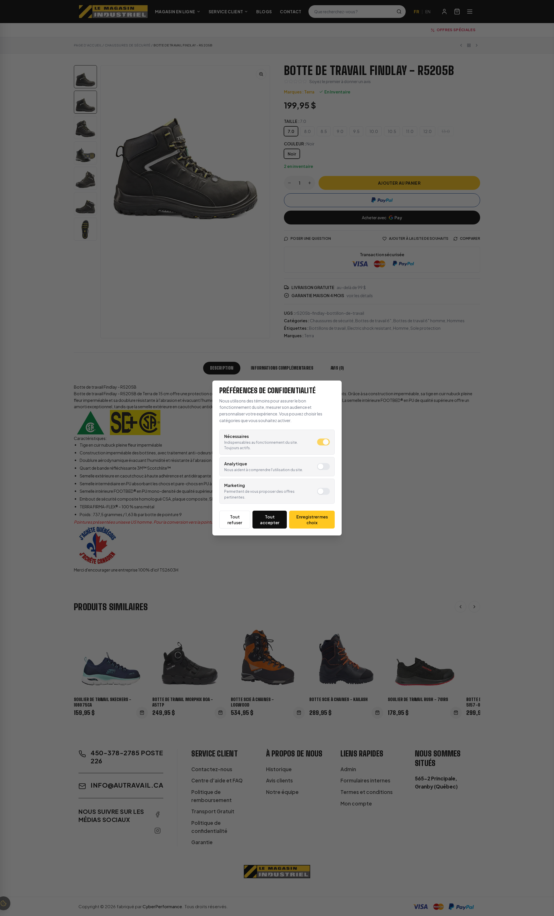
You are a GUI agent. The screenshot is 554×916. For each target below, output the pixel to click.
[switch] (323, 442)
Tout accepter (269, 519)
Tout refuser (234, 519)
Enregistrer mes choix (312, 519)
